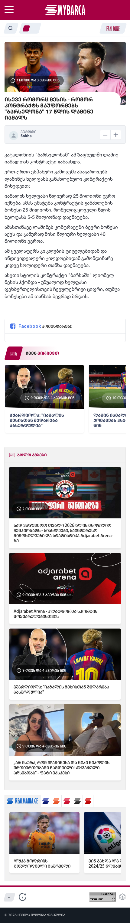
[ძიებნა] (10, 28)
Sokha (26, 136)
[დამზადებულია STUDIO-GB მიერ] (122, 898)
